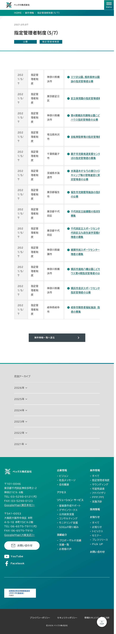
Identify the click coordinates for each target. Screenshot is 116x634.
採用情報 (95, 509)
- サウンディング (99, 484)
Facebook (17, 563)
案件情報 (29, 13)
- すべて (94, 476)
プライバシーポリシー (40, 618)
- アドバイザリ (97, 493)
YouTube (17, 556)
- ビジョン (62, 476)
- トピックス (96, 531)
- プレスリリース (99, 540)
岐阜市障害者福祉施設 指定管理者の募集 (89, 309)
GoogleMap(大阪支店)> (19, 535)
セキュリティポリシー (67, 618)
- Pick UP (96, 544)
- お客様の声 (64, 549)
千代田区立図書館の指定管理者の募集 (89, 213)
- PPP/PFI (97, 497)
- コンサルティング (67, 518)
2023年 (19, 421)
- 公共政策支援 (65, 514)
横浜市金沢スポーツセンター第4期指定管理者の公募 (90, 290)
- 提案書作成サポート (69, 505)
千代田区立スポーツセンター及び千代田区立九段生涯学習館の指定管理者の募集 (90, 232)
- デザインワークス (67, 510)
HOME (18, 13)
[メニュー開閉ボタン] (109, 5)
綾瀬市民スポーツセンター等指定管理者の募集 (90, 252)
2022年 (19, 433)
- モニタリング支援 (67, 522)
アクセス (61, 492)
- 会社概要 (63, 484)
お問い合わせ (24, 545)
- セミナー (95, 535)
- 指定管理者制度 (100, 480)
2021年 (19, 444)
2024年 (19, 410)
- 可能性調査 (97, 489)
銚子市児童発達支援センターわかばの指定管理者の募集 (89, 156)
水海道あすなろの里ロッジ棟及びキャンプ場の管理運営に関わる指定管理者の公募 (89, 175)
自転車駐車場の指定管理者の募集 (89, 137)
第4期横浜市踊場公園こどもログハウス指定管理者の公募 (89, 117)
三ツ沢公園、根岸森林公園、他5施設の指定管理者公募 (89, 79)
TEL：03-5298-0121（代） (20, 496)
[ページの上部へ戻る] (102, 622)
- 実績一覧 (63, 544)
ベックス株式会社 (22, 4)
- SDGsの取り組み (68, 527)
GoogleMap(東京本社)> (19, 505)
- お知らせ (96, 527)
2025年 (19, 399)
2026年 (19, 388)
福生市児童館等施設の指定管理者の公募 (89, 194)
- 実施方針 (96, 501)
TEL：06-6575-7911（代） (20, 526)
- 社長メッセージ (66, 480)
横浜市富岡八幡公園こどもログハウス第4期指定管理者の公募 (89, 271)
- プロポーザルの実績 (69, 540)
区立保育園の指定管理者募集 (87, 98)
